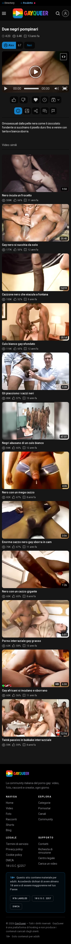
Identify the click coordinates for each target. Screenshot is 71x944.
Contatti (43, 844)
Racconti (11, 819)
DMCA (10, 860)
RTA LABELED (20, 898)
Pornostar (44, 808)
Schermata (27, 110)
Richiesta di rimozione (45, 851)
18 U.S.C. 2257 (43, 898)
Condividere (36, 110)
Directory (9, 3)
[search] (58, 13)
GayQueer (20, 923)
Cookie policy (14, 854)
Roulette (28, 3)
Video (9, 808)
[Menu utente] (65, 13)
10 (14, 99)
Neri (29, 45)
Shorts (10, 824)
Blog (8, 830)
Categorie (44, 802)
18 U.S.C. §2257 (15, 865)
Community (45, 819)
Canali (42, 813)
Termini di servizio (17, 844)
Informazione (18, 110)
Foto (8, 813)
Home (9, 802)
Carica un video (47, 863)
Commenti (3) (45, 110)
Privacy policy (14, 849)
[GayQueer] (17, 773)
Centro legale (46, 858)
